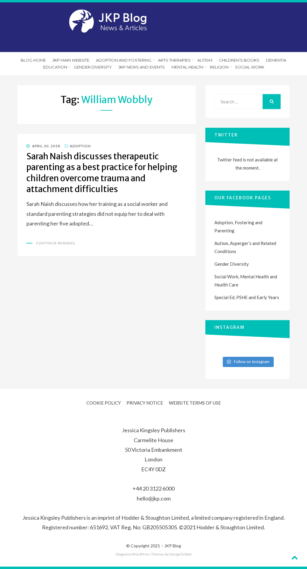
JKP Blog (172, 545)
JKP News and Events (141, 67)
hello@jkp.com (154, 498)
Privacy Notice (145, 402)
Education (55, 67)
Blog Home (33, 60)
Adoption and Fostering (123, 60)
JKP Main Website (70, 60)
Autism (204, 60)
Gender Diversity (93, 67)
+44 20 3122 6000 (153, 488)
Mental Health (187, 67)
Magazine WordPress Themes (140, 554)
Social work (249, 67)
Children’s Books (239, 60)
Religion (219, 67)
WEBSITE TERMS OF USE (195, 402)
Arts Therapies (174, 60)
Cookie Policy (103, 402)
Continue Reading (55, 243)
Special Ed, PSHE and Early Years (246, 297)
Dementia (276, 60)
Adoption (80, 146)
